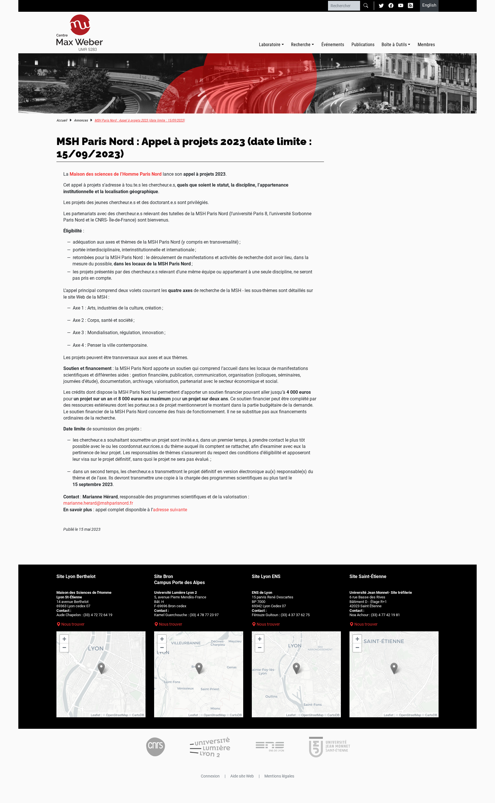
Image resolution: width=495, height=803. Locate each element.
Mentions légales (279, 776)
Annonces (81, 120)
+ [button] (64, 639)
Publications (362, 44)
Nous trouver (73, 624)
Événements (332, 44)
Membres (426, 44)
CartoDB (138, 714)
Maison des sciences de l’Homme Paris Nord (116, 174)
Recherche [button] (301, 44)
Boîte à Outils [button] (394, 44)
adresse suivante (170, 509)
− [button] (64, 647)
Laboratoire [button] (269, 44)
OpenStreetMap (117, 714)
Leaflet (95, 714)
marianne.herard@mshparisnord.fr (98, 503)
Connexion (210, 776)
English (429, 5)
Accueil (61, 120)
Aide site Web (242, 776)
